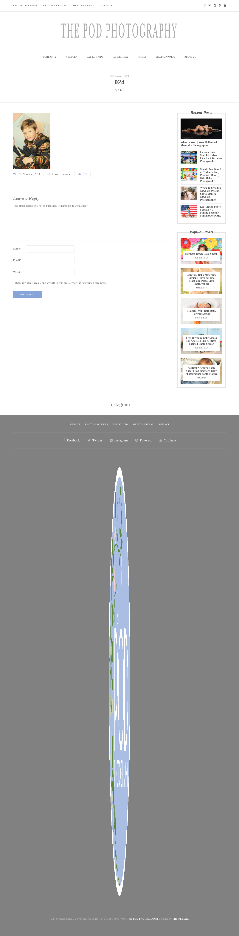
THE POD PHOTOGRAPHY (143, 918)
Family (142, 57)
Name (17, 248)
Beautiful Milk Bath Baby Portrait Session (201, 312)
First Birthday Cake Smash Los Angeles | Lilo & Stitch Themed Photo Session (201, 341)
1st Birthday (120, 57)
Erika (120, 90)
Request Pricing (55, 5)
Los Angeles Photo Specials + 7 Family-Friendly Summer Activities (210, 211)
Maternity (49, 57)
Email (17, 260)
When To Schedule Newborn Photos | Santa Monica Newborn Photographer (210, 194)
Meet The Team (83, 5)
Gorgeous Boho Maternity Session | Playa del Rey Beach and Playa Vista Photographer (201, 279)
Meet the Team (143, 424)
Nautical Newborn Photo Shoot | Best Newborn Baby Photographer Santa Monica (201, 371)
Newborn (71, 57)
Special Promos (165, 57)
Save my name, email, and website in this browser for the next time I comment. (61, 283)
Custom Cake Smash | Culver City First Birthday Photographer (211, 156)
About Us (190, 57)
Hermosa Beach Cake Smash (201, 253)
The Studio (120, 424)
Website (17, 272)
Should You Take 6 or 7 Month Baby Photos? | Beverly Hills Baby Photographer (210, 175)
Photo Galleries (25, 5)
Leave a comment (61, 174)
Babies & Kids (95, 57)
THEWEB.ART (180, 918)
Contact (106, 5)
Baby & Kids (201, 318)
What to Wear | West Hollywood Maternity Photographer (199, 144)
